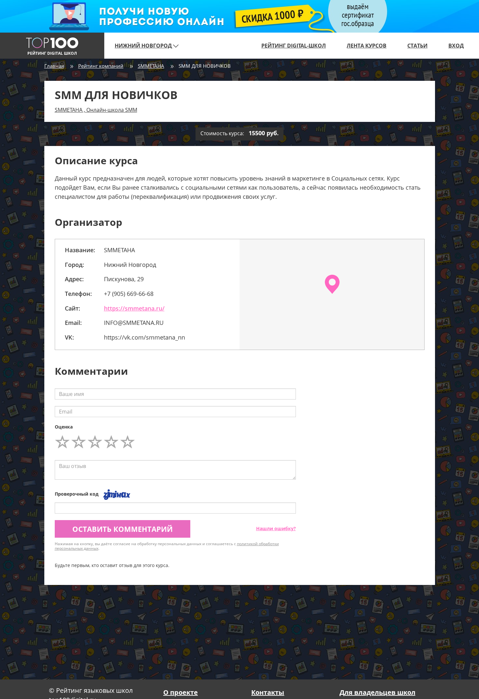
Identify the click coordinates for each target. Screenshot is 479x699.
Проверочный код (76, 494)
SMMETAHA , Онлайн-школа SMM (96, 109)
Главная (54, 66)
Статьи (417, 45)
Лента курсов (366, 45)
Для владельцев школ (377, 692)
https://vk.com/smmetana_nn (144, 337)
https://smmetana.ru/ (134, 308)
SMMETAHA (151, 66)
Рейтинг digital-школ (293, 45)
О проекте (180, 692)
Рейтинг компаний (100, 66)
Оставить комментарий (122, 529)
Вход (456, 45)
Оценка (64, 427)
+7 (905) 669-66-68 (128, 294)
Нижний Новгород (144, 45)
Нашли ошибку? (276, 528)
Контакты (267, 692)
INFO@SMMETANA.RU (134, 323)
